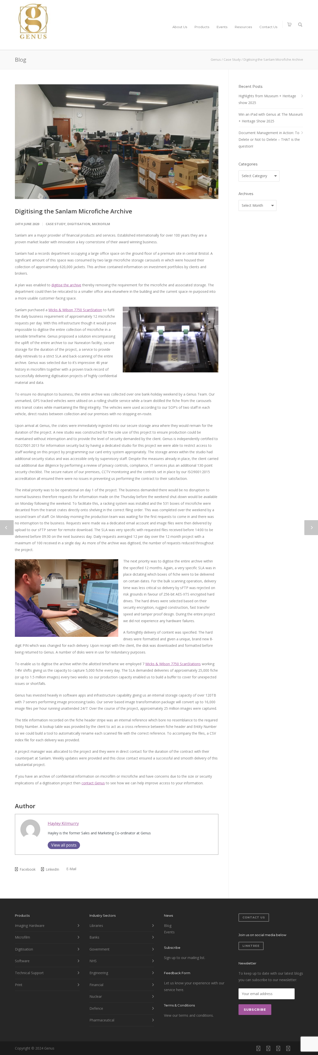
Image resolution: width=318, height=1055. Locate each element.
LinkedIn (52, 869)
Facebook (27, 869)
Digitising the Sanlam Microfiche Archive (73, 211)
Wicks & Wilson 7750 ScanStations (173, 663)
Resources (243, 27)
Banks (94, 937)
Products (202, 27)
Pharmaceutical (101, 1020)
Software (22, 960)
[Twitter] (288, 1048)
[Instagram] (268, 1048)
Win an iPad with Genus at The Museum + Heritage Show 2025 (270, 117)
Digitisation (78, 224)
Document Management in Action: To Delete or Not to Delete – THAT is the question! (269, 139)
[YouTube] (298, 1048)
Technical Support (29, 972)
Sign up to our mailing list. (184, 957)
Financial (96, 984)
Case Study (56, 224)
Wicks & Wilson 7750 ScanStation (75, 309)
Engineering (98, 972)
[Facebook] (258, 1048)
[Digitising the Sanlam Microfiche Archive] (116, 141)
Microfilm (101, 224)
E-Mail (70, 868)
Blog (167, 925)
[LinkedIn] (278, 1048)
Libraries (96, 925)
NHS (93, 960)
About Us (179, 27)
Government (99, 949)
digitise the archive (66, 285)
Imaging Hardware (29, 925)
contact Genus (93, 783)
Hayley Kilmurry (63, 823)
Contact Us (268, 27)
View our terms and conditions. (189, 1015)
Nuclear (95, 996)
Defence (96, 1008)
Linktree (251, 946)
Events (222, 27)
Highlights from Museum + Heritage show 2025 (267, 99)
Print (18, 984)
